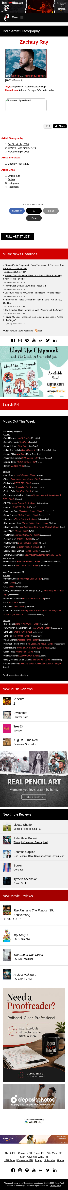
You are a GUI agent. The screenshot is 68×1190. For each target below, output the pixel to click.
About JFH (10, 1153)
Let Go (11, 144)
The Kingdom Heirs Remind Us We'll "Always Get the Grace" (34, 310)
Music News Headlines (20, 254)
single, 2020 (22, 144)
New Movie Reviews (18, 896)
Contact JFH (25, 1153)
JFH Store (9, 1160)
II (14, 703)
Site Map (52, 1153)
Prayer (38, 1160)
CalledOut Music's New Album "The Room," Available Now (32, 292)
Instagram (13, 183)
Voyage (18, 730)
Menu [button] (15, 17)
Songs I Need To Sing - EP (28, 829)
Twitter (11, 179)
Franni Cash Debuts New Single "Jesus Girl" (26, 286)
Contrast (18, 869)
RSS (40, 330)
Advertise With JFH (37, 1156)
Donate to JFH (25, 1160)
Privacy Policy (55, 1186)
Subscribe (49, 1160)
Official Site (14, 176)
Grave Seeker (21, 883)
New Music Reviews (18, 689)
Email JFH (39, 1153)
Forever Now (21, 717)
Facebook (13, 186)
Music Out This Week (19, 421)
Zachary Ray (15, 163)
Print (34, 218)
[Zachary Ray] (26, 63)
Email (51, 211)
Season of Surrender (25, 744)
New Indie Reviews (17, 814)
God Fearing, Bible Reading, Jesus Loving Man (39, 856)
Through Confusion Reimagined (31, 842)
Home (60, 1160)
